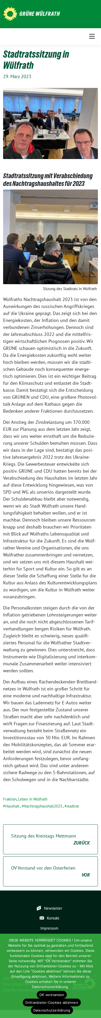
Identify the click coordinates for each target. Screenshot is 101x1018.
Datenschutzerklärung (51, 1010)
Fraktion (10, 799)
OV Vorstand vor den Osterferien (50, 871)
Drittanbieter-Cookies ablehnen (51, 1002)
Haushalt (12, 806)
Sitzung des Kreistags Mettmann (50, 839)
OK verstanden (51, 995)
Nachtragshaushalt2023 (43, 806)
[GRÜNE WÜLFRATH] (10, 14)
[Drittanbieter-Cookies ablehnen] (94, 975)
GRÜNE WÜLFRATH (39, 13)
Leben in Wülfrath (32, 799)
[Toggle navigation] (92, 36)
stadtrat (73, 806)
